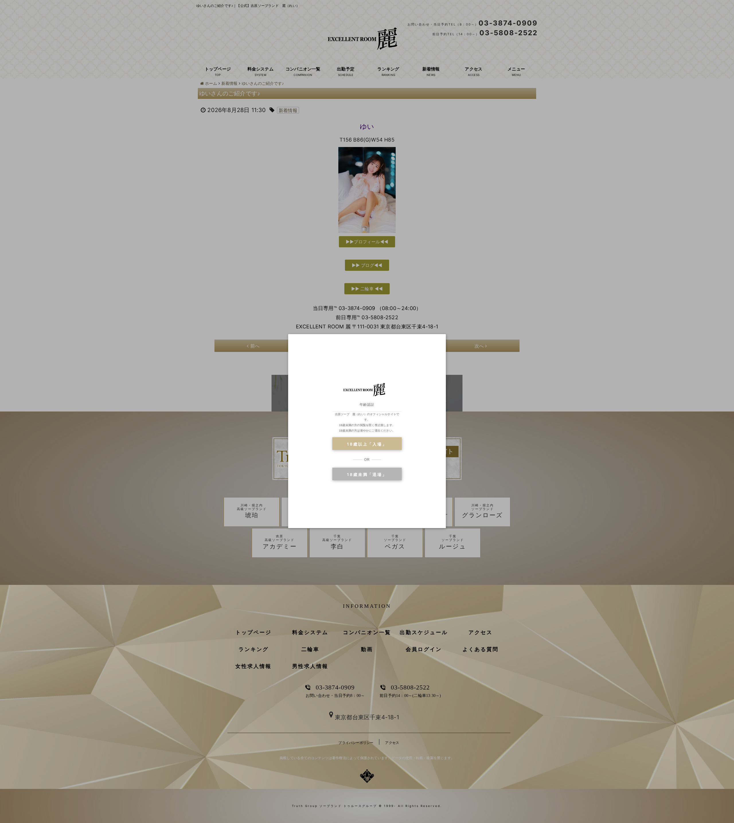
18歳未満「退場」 (367, 474)
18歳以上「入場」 (367, 444)
